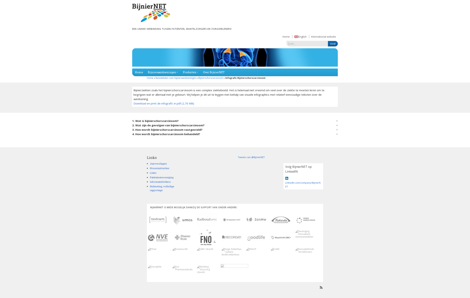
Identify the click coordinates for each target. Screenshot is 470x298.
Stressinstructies (159, 168)
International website (323, 36)
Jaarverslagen (158, 163)
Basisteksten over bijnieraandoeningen (176, 78)
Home (286, 36)
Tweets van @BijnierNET (251, 157)
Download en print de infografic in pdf (157, 103)
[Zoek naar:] (307, 43)
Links (153, 172)
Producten (189, 72)
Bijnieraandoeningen (162, 72)
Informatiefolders (160, 181)
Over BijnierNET (214, 72)
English (302, 36)
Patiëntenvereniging (161, 177)
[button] (235, 121)
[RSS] (321, 287)
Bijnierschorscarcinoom (210, 78)
